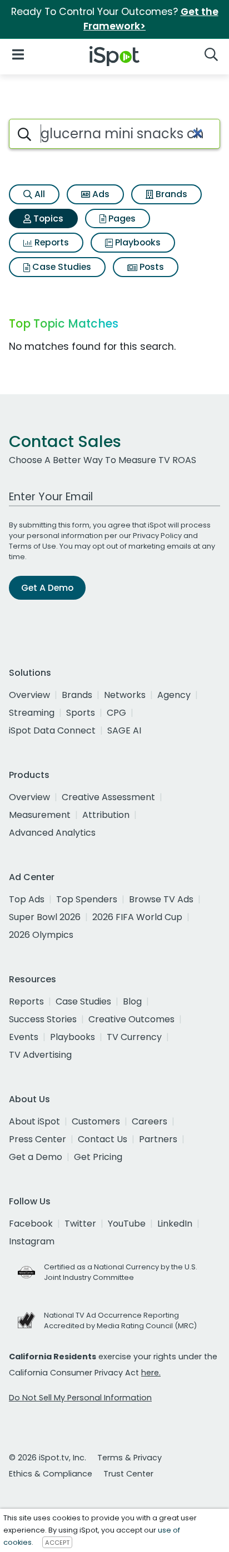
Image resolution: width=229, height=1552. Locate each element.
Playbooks (137, 242)
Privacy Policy (157, 535)
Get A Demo (47, 587)
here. (151, 1372)
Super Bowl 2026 (45, 917)
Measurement (40, 814)
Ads (99, 194)
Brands (170, 194)
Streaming (31, 712)
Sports (80, 712)
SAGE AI (124, 730)
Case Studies (60, 266)
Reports (50, 242)
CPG (116, 712)
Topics (47, 218)
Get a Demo (35, 1157)
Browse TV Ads (161, 899)
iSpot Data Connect (52, 730)
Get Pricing (98, 1157)
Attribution (106, 814)
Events (23, 1037)
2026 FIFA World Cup (137, 917)
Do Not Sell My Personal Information (80, 1397)
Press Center (37, 1139)
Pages (121, 218)
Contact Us (102, 1139)
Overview (29, 695)
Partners (158, 1139)
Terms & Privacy (129, 1457)
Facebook (31, 1223)
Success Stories (43, 1019)
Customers (96, 1121)
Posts (150, 266)
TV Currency (134, 1037)
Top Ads (26, 899)
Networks (125, 695)
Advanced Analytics (52, 832)
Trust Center (128, 1473)
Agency (174, 695)
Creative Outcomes (131, 1019)
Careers (149, 1121)
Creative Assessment (108, 797)
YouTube (127, 1223)
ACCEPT (57, 1542)
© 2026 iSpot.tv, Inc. (47, 1457)
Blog (132, 1001)
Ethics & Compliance (50, 1473)
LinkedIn (174, 1223)
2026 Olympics (41, 934)
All (38, 194)
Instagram (31, 1241)
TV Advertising (40, 1054)
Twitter (80, 1223)
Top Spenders (86, 899)
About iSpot (34, 1121)
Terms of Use (32, 546)
